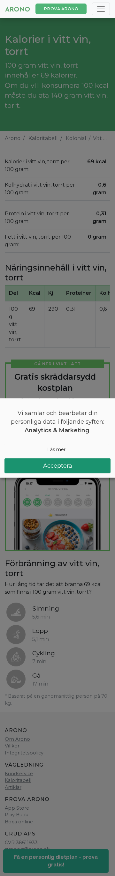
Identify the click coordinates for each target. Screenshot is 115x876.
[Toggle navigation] (101, 9)
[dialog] (57, 438)
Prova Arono (61, 8)
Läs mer (56, 449)
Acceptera (57, 465)
